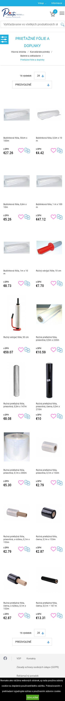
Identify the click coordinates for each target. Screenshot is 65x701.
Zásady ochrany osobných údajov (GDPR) (38, 667)
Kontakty (31, 658)
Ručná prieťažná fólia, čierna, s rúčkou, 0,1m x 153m (14, 605)
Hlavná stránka (18, 51)
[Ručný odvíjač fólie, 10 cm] (49, 247)
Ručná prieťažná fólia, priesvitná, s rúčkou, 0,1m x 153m (16, 539)
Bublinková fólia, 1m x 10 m (15, 272)
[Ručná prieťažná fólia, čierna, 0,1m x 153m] (49, 513)
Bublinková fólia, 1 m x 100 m (49, 205)
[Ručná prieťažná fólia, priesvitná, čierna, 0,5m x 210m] (49, 380)
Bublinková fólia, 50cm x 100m (15, 139)
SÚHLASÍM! (32, 697)
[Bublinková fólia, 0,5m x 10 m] (49, 114)
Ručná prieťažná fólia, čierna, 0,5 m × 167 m (46, 604)
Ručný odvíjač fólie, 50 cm (16, 337)
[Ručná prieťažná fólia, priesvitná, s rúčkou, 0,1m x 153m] (16, 513)
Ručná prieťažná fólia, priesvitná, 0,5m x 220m (47, 338)
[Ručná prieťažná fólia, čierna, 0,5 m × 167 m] (49, 580)
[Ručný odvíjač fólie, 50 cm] (16, 314)
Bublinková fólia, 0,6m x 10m (15, 205)
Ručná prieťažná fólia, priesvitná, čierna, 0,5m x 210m (48, 406)
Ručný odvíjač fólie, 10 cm (48, 270)
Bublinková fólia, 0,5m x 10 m (49, 139)
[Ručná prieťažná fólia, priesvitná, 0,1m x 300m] (16, 447)
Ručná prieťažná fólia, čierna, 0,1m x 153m (46, 538)
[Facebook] (5, 658)
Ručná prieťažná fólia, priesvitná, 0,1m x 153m (47, 471)
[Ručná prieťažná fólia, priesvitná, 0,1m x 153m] (49, 447)
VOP (19, 658)
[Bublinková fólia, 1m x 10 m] (16, 247)
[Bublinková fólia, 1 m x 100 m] (49, 181)
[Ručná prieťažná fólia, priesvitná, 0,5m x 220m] (49, 314)
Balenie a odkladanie (30, 55)
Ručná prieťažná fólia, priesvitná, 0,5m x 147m (15, 405)
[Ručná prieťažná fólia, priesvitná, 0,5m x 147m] (16, 380)
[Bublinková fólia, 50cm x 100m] (16, 114)
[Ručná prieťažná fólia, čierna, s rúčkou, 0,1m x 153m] (16, 580)
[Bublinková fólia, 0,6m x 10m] (16, 181)
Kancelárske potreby (40, 51)
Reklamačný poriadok (28, 675)
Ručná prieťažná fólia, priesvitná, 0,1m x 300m (15, 471)
